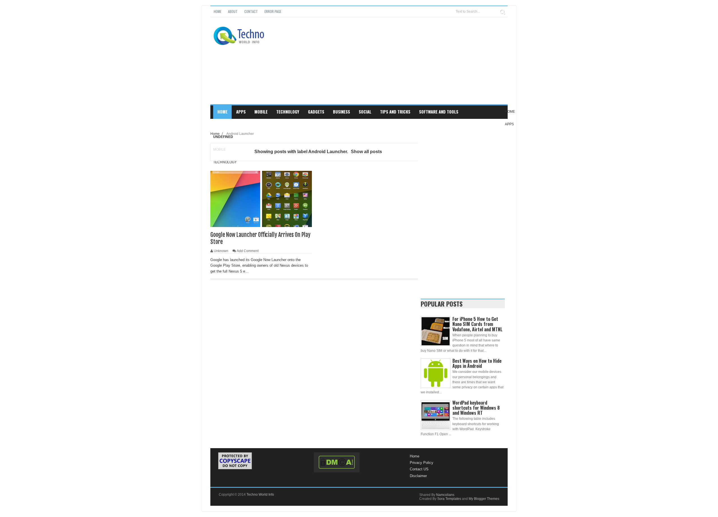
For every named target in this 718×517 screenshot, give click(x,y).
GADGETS (316, 111)
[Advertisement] (405, 65)
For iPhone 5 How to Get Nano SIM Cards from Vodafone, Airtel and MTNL (477, 324)
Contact (251, 11)
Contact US (419, 469)
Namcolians (445, 495)
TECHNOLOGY (287, 111)
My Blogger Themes (484, 499)
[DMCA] (337, 462)
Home (217, 11)
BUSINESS (341, 111)
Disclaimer (418, 476)
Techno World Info (260, 494)
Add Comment (248, 251)
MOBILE (261, 111)
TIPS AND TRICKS (395, 111)
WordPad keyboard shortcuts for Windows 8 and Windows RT (476, 407)
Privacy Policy (421, 463)
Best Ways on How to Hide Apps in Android (476, 363)
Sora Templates (449, 499)
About (233, 11)
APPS (241, 111)
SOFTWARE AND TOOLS (438, 111)
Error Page (272, 11)
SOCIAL (365, 111)
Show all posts (366, 151)
